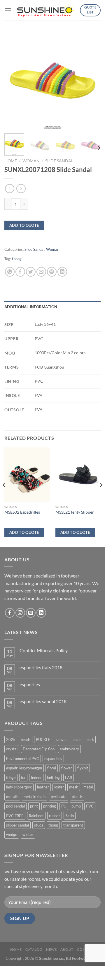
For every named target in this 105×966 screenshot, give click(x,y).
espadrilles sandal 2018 (43, 701)
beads (26, 739)
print (34, 806)
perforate (58, 796)
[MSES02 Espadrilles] (27, 474)
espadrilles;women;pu (24, 768)
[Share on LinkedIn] (62, 272)
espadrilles (53, 758)
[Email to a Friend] (41, 272)
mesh (73, 787)
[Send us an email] (31, 613)
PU (63, 806)
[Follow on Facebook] (10, 613)
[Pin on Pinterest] (52, 272)
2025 (10, 739)
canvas (61, 739)
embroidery (69, 749)
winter (27, 834)
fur (23, 777)
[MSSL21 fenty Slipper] (78, 474)
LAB (68, 777)
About (67, 949)
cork (90, 739)
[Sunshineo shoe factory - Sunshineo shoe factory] (46, 10)
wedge (11, 834)
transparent (73, 825)
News (51, 949)
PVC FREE (15, 815)
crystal (12, 749)
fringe (11, 777)
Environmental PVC (22, 758)
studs (38, 825)
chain (77, 739)
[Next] (91, 80)
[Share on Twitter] (31, 272)
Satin (69, 815)
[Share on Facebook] (20, 272)
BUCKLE (43, 739)
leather (43, 787)
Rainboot (36, 815)
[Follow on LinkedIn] (41, 613)
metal (88, 787)
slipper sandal (17, 825)
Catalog (33, 949)
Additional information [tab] (30, 306)
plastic (77, 796)
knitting (53, 777)
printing (49, 806)
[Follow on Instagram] (20, 613)
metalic (12, 796)
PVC (90, 806)
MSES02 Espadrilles (22, 512)
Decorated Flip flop (39, 749)
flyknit (82, 768)
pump (76, 806)
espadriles (30, 684)
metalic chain (35, 796)
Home (10, 161)
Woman (31, 161)
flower (66, 768)
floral (51, 768)
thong (17, 258)
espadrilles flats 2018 (41, 667)
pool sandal (15, 806)
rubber (54, 815)
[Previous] (13, 80)
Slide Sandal (59, 161)
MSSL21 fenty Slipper (74, 512)
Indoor (36, 777)
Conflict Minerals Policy (44, 650)
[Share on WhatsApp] (10, 272)
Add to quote (24, 225)
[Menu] (7, 10)
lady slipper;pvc (19, 787)
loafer (59, 787)
